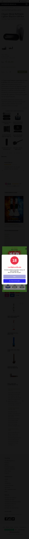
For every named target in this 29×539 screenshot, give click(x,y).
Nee (14, 276)
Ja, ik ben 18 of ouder (14, 281)
